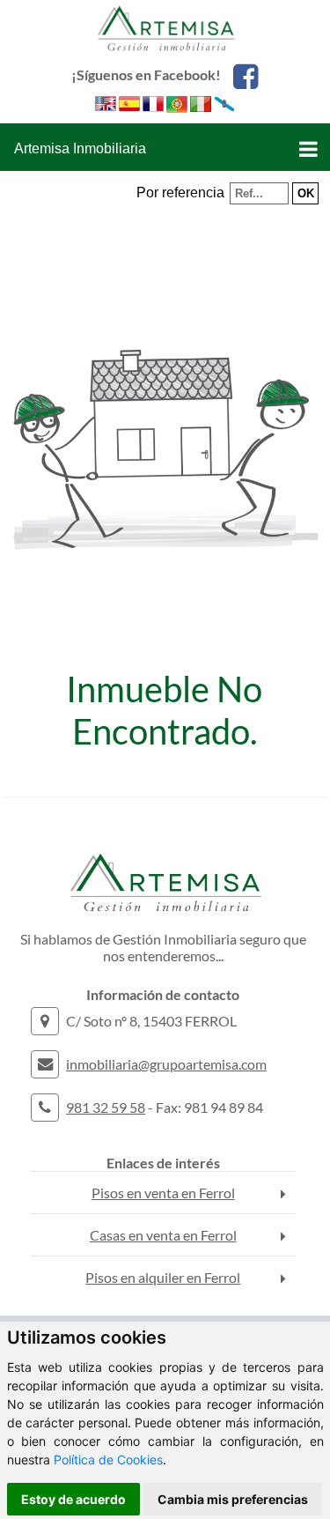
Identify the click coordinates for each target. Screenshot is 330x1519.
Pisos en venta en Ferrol (163, 1192)
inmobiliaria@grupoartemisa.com (166, 1064)
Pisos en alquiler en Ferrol (162, 1277)
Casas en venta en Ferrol (163, 1234)
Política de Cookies (108, 1459)
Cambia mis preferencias (233, 1499)
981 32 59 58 (105, 1107)
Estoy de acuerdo (73, 1499)
